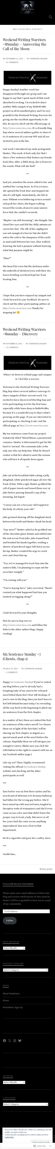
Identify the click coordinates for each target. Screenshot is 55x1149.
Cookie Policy (9, 1137)
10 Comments (12, 347)
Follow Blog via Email (18, 883)
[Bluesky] (19, 1040)
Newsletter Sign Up (13, 1007)
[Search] (48, 17)
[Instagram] (14, 1040)
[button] (27, 78)
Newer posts (46, 869)
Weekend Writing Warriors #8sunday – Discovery (24, 331)
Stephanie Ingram (38, 59)
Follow (9, 920)
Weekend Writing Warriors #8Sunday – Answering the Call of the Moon (24, 44)
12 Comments (12, 62)
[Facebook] (4, 1040)
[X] (9, 1040)
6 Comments (11, 672)
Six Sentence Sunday (21, 682)
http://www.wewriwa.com (17, 128)
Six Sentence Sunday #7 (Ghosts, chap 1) (22, 656)
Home (6, 1000)
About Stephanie (11, 993)
